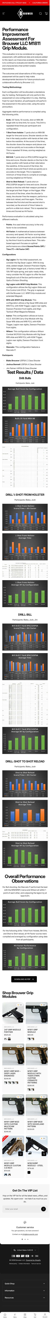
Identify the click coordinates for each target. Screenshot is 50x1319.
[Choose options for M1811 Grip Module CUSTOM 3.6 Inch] (20, 1153)
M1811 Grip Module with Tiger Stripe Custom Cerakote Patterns (34, 1077)
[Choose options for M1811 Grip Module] (44, 1020)
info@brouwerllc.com (30, 1234)
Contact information (24, 1263)
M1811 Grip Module (33, 1031)
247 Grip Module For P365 (12, 1031)
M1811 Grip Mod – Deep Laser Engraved (12, 1073)
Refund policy (13, 1263)
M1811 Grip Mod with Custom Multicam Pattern (11, 1125)
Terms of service (36, 1263)
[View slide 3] (27, 1239)
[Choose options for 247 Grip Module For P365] (20, 1020)
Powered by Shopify (33, 1260)
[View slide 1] (22, 1239)
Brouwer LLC (9, 1027)
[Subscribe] (43, 1209)
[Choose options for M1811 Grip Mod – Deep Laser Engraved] (20, 1061)
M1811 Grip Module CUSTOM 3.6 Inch (12, 1165)
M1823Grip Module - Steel (35, 1164)
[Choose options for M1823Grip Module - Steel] (44, 1153)
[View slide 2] (25, 1239)
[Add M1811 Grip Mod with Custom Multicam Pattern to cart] (20, 1112)
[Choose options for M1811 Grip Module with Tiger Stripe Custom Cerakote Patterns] (44, 1061)
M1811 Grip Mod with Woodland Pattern (36, 1124)
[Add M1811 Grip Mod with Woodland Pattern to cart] (44, 1112)
